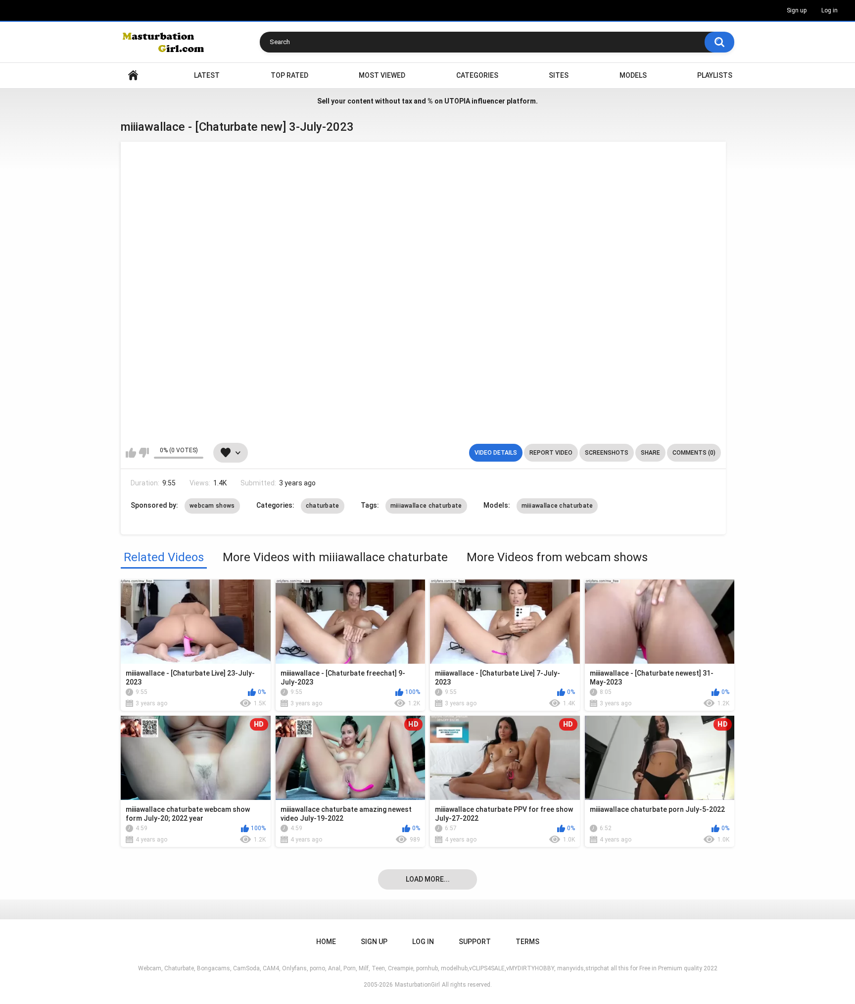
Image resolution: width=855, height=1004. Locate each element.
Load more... (428, 879)
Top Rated (289, 75)
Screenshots (606, 452)
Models (633, 75)
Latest (207, 75)
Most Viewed (382, 75)
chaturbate (322, 505)
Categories (477, 75)
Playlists (714, 75)
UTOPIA (457, 101)
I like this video (131, 453)
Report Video (550, 452)
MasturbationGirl (417, 984)
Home (133, 75)
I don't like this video (144, 453)
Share (650, 452)
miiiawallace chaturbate (426, 505)
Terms (527, 942)
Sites (559, 75)
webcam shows (212, 505)
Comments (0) (693, 452)
